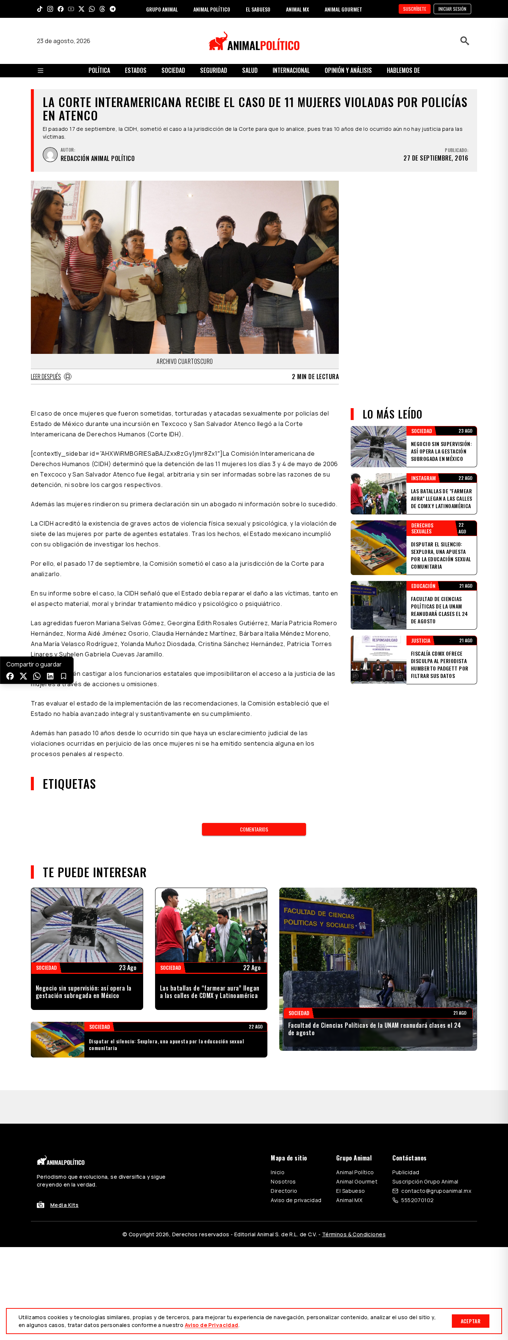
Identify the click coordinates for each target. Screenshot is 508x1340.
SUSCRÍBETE (414, 9)
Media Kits (64, 1204)
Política (99, 70)
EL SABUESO (258, 9)
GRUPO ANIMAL (162, 9)
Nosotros (283, 1181)
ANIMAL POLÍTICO (211, 9)
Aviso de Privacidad (211, 1324)
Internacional (291, 70)
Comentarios (254, 829)
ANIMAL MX (297, 9)
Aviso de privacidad (296, 1200)
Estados (136, 70)
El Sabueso (350, 1190)
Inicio (277, 1172)
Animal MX (349, 1200)
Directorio (284, 1190)
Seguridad (213, 70)
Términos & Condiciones (354, 1234)
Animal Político (355, 1172)
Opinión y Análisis (348, 70)
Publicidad (405, 1172)
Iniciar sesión (452, 9)
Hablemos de (403, 70)
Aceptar (470, 1321)
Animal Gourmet (356, 1181)
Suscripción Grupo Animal (425, 1181)
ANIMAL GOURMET (343, 9)
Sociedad (173, 70)
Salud (250, 70)
